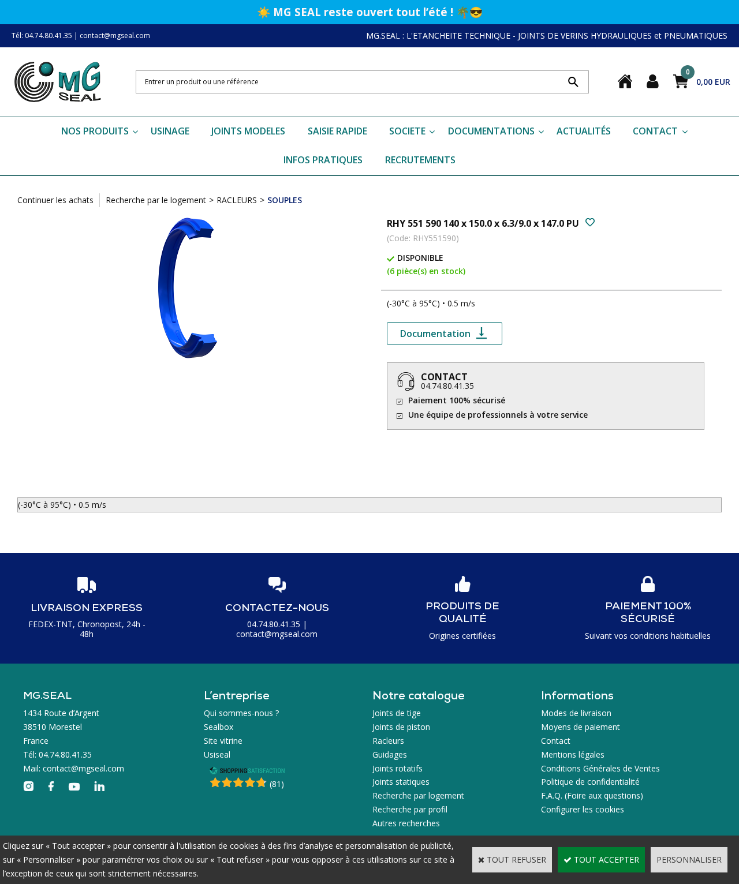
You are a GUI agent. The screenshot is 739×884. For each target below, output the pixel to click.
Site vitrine (223, 740)
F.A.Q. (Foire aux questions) (592, 795)
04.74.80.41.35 (447, 385)
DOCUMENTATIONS (491, 131)
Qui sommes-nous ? (241, 712)
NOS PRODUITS (95, 131)
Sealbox (218, 726)
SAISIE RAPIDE (337, 131)
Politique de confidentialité (590, 781)
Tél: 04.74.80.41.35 (42, 35)
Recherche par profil (409, 809)
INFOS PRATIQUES (323, 159)
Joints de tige (396, 712)
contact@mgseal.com (115, 35)
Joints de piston (401, 726)
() (277, 783)
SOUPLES (284, 199)
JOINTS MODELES (248, 131)
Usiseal (217, 754)
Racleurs (388, 740)
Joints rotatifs (397, 768)
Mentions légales (572, 754)
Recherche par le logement (156, 199)
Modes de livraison (576, 712)
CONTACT (655, 131)
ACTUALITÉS (584, 131)
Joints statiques (401, 781)
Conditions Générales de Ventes (600, 768)
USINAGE (170, 131)
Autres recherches (406, 823)
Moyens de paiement (580, 726)
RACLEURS (237, 199)
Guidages (389, 754)
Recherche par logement (418, 795)
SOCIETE (407, 131)
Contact (555, 740)
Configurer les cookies (582, 809)
